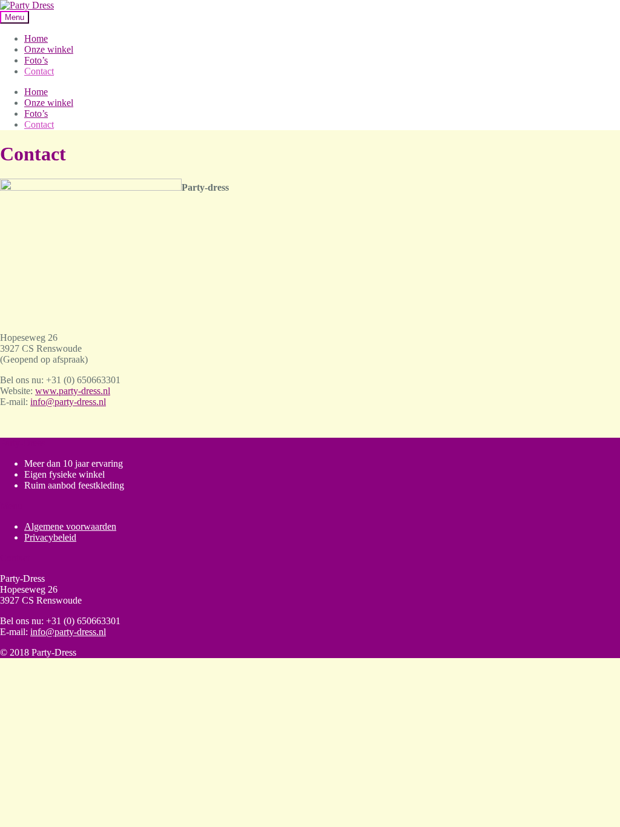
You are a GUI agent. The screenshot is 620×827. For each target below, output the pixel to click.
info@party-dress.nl (68, 402)
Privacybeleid (50, 537)
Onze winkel (48, 49)
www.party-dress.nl (72, 391)
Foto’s (36, 60)
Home (36, 38)
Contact (39, 71)
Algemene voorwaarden (70, 526)
